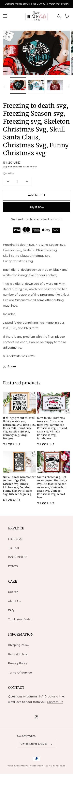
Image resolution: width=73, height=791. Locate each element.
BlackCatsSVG (21, 766)
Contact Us (55, 702)
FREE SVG (15, 539)
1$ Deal (13, 548)
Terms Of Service (20, 672)
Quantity (8, 173)
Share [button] (12, 366)
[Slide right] (65, 53)
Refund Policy (17, 654)
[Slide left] (7, 53)
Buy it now (36, 207)
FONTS (13, 566)
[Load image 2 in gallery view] (36, 85)
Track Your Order (20, 619)
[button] (5, 16)
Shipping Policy (18, 645)
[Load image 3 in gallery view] (55, 85)
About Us (14, 601)
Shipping (7, 167)
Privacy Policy (18, 663)
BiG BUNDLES (18, 557)
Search (13, 592)
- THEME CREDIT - (37, 766)
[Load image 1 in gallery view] (18, 85)
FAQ (11, 610)
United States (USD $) (33, 744)
